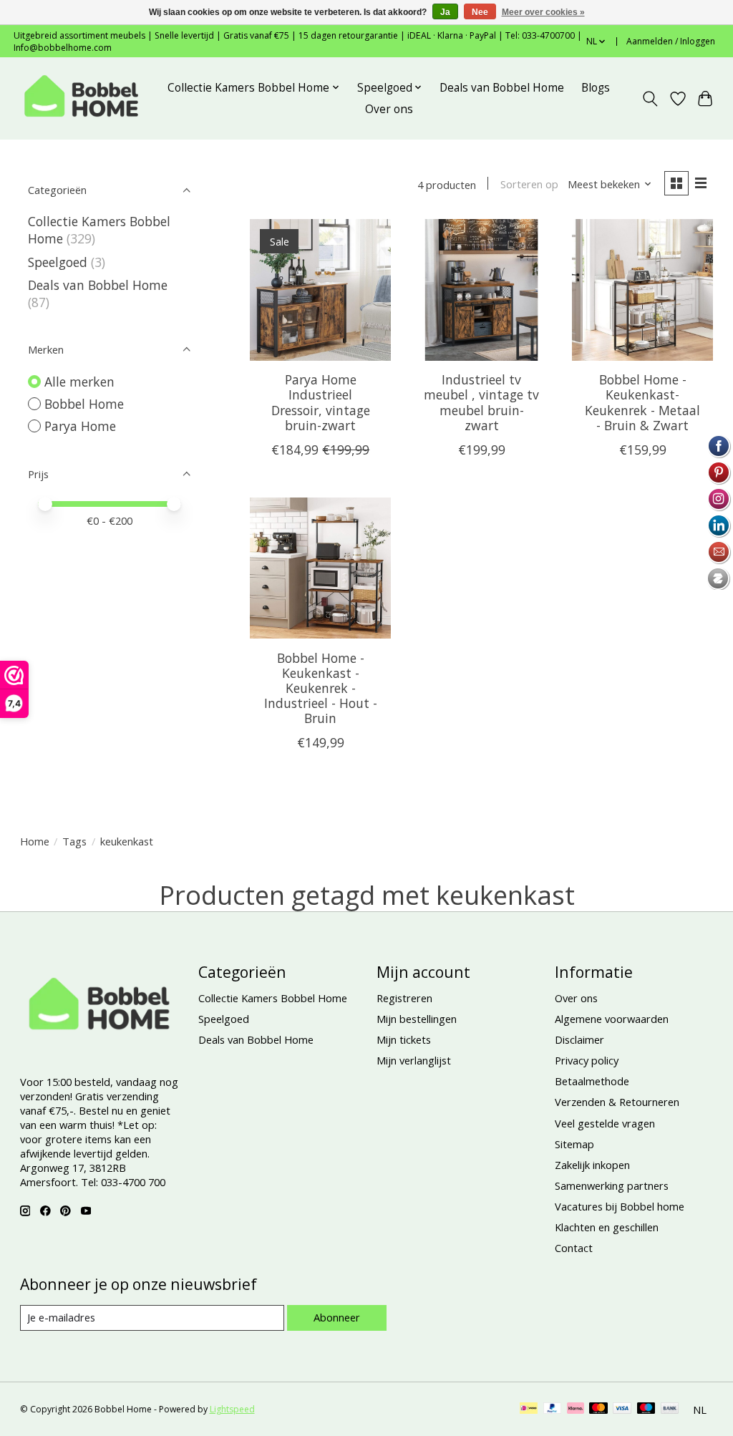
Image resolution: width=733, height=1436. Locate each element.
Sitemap (574, 1144)
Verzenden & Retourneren (617, 1102)
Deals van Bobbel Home (502, 87)
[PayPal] (552, 1409)
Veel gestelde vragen (605, 1123)
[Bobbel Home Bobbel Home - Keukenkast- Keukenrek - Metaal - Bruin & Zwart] (642, 289)
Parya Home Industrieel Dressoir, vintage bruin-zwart (320, 402)
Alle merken (79, 381)
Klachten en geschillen (607, 1227)
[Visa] (622, 1409)
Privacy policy (586, 1060)
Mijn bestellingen (417, 1018)
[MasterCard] (598, 1409)
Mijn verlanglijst (414, 1060)
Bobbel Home (84, 403)
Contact (574, 1248)
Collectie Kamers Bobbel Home (272, 998)
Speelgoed (57, 262)
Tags (74, 841)
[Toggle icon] (649, 99)
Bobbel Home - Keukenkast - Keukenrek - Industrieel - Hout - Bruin (320, 688)
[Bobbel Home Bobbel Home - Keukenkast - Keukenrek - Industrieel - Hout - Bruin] (320, 568)
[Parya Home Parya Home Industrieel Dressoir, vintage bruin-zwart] (320, 289)
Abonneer (337, 1317)
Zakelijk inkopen (592, 1165)
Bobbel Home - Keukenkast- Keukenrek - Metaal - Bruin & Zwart (642, 402)
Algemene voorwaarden (612, 1018)
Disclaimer (579, 1039)
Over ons (389, 109)
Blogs (595, 87)
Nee (480, 12)
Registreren (404, 998)
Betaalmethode (592, 1081)
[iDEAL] (529, 1409)
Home (34, 841)
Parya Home (80, 426)
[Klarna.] (575, 1409)
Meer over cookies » (543, 12)
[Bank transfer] (670, 1409)
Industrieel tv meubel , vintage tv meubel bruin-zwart (481, 402)
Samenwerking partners (612, 1185)
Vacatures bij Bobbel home (619, 1206)
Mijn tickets (404, 1039)
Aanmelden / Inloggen (670, 41)
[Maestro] (646, 1409)
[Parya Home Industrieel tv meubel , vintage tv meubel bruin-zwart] (481, 289)
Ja (445, 12)
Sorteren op (529, 184)
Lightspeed (232, 1409)
